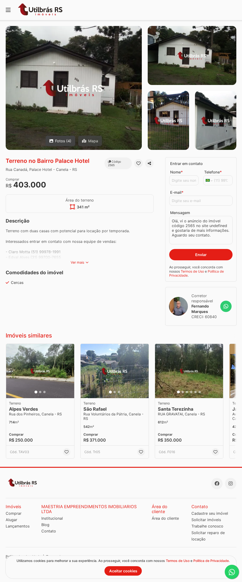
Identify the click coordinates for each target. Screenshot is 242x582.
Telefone (213, 172)
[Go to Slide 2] (40, 392)
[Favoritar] (138, 163)
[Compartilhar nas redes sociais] (149, 163)
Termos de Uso (192, 271)
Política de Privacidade (211, 561)
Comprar (14, 513)
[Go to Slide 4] (191, 392)
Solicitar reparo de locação (208, 535)
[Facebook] (217, 483)
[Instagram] (230, 483)
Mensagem (180, 212)
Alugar (11, 519)
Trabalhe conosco (207, 526)
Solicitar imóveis (206, 519)
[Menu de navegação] (8, 10)
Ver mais (77, 262)
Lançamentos (18, 526)
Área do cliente (165, 518)
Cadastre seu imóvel (209, 513)
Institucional (52, 518)
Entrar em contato (186, 163)
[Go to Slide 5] (195, 392)
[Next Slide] (69, 371)
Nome (176, 172)
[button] (40, 371)
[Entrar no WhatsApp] (226, 306)
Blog (45, 524)
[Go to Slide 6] (200, 392)
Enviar (201, 254)
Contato (48, 531)
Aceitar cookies (123, 571)
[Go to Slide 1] (36, 392)
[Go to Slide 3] (44, 392)
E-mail (176, 192)
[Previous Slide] (11, 371)
